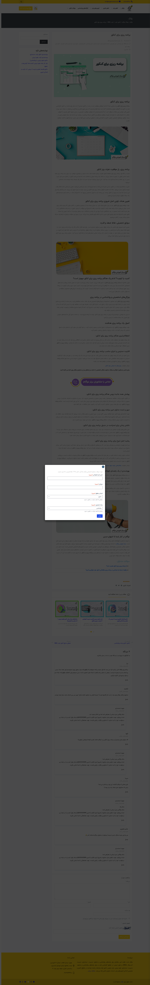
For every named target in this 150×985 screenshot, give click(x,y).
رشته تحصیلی (97, 505)
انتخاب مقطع (97, 493)
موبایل (99, 484)
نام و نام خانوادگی (96, 475)
